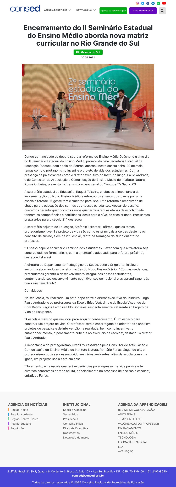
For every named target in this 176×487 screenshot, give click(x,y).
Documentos (71, 433)
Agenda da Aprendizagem (113, 10)
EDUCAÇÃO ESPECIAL (132, 442)
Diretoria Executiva (75, 428)
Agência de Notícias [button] (56, 10)
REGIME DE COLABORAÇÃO (136, 409)
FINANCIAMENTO (129, 428)
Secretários (70, 414)
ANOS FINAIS (126, 414)
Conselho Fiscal (73, 423)
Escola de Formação (143, 10)
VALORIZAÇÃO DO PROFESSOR (138, 423)
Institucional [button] (84, 10)
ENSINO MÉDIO (128, 433)
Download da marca (76, 437)
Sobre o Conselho (74, 409)
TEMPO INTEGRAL (130, 419)
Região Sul (17, 428)
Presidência (70, 419)
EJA (120, 446)
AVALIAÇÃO (125, 451)
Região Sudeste (21, 423)
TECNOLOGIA (127, 437)
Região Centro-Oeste (24, 419)
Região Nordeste (21, 414)
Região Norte (19, 409)
